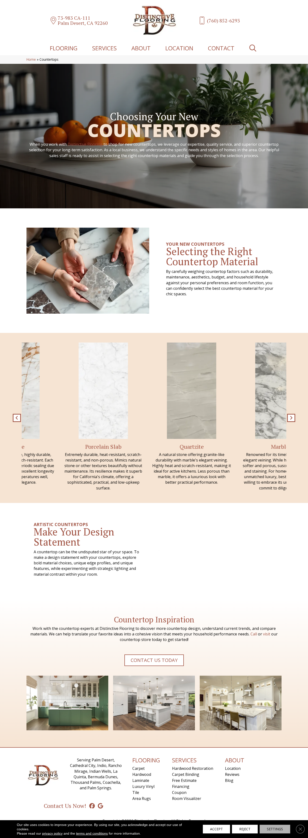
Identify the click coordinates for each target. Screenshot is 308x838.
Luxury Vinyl (143, 786)
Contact (221, 48)
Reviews (232, 774)
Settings (275, 829)
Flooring (63, 48)
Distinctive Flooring (85, 144)
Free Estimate (184, 780)
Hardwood (141, 774)
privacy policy (52, 833)
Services (104, 48)
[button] (254, 48)
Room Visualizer (186, 798)
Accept (216, 829)
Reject (244, 829)
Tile (135, 792)
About (141, 48)
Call (253, 634)
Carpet (138, 768)
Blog (229, 780)
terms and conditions (92, 833)
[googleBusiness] (100, 806)
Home (31, 59)
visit (266, 634)
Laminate (140, 780)
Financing (180, 786)
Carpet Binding (185, 774)
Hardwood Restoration (192, 768)
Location (179, 48)
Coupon (179, 792)
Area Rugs (141, 798)
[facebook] (92, 806)
